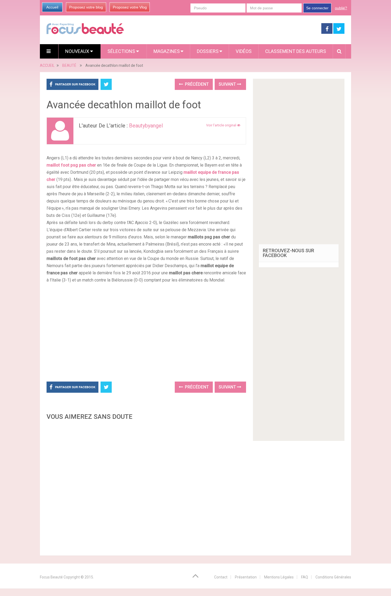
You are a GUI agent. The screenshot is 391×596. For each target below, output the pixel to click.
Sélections (121, 51)
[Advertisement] (146, 331)
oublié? (341, 8)
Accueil (52, 7)
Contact (220, 577)
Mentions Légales (279, 577)
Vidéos (244, 51)
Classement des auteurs (295, 51)
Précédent (196, 84)
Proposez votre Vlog (130, 7)
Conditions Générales (333, 577)
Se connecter (317, 8)
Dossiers (208, 51)
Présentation (246, 577)
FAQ (304, 577)
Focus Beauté (51, 577)
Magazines (166, 51)
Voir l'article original (221, 125)
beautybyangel (146, 125)
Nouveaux (77, 51)
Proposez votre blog (86, 7)
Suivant (228, 84)
